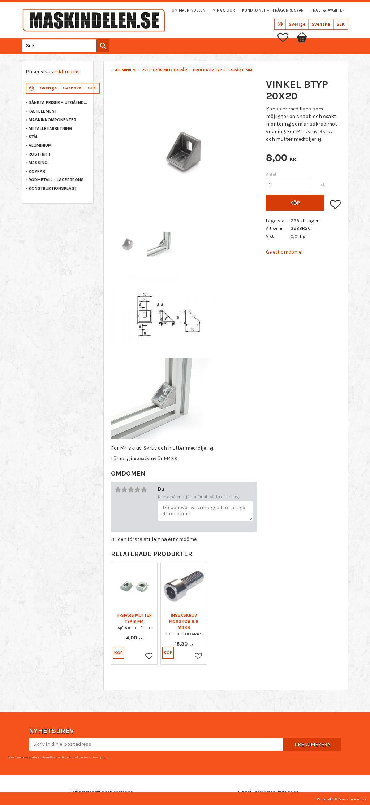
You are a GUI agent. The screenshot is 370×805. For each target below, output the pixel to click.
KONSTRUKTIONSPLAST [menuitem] (53, 188)
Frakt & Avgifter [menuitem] (328, 10)
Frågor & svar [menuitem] (288, 10)
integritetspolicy (95, 757)
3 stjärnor (131, 489)
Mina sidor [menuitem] (223, 10)
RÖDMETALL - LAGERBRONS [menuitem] (56, 179)
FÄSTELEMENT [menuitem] (43, 111)
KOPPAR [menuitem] (37, 171)
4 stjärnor (137, 489)
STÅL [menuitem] (33, 136)
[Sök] (102, 45)
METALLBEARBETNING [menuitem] (50, 128)
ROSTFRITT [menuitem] (40, 154)
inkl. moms (67, 72)
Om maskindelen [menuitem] (188, 10)
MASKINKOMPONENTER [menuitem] (52, 119)
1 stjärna (118, 489)
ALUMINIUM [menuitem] (40, 145)
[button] (287, 37)
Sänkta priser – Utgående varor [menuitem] (59, 102)
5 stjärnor (144, 489)
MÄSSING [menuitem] (38, 162)
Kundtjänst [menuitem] (254, 10)
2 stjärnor (124, 489)
